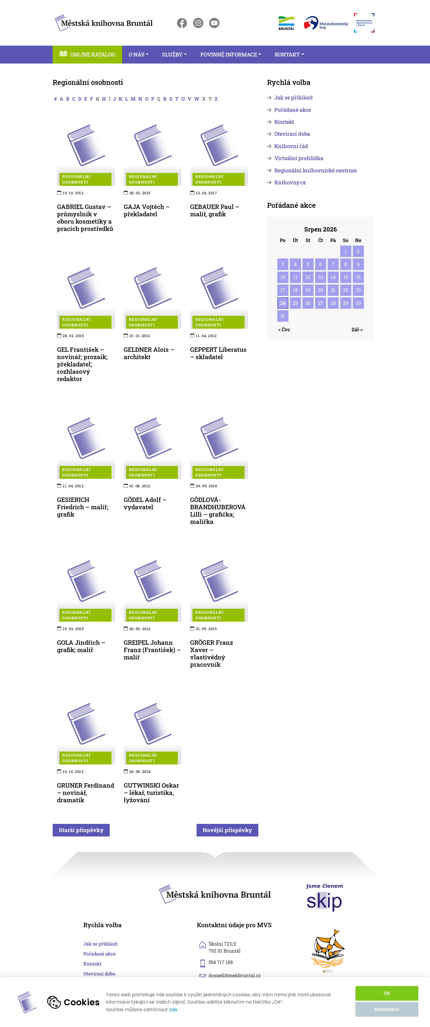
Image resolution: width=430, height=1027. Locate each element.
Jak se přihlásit (293, 97)
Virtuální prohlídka (298, 158)
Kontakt (284, 122)
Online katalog (92, 54)
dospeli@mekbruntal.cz (235, 975)
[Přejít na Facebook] (182, 23)
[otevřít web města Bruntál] (286, 23)
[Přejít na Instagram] (198, 23)
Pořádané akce (292, 110)
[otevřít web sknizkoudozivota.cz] (328, 951)
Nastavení (386, 1009)
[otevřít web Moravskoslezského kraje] (326, 23)
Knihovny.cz (290, 182)
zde (173, 1009)
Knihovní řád (291, 146)
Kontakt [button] (287, 54)
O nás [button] (137, 54)
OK (387, 993)
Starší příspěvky (81, 830)
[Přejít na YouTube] (214, 23)
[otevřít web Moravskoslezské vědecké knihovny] (364, 22)
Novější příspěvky (227, 830)
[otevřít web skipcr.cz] (325, 897)
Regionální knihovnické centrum (315, 170)
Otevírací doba (292, 134)
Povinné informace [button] (228, 54)
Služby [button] (172, 54)
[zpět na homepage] (104, 22)
